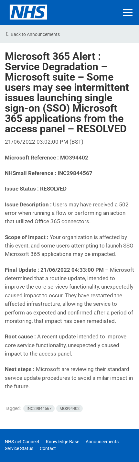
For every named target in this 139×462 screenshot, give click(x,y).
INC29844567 (39, 408)
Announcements (102, 441)
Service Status (19, 448)
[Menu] (128, 12)
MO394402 (69, 408)
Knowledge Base (62, 441)
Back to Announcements (35, 34)
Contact (48, 448)
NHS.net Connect (22, 441)
